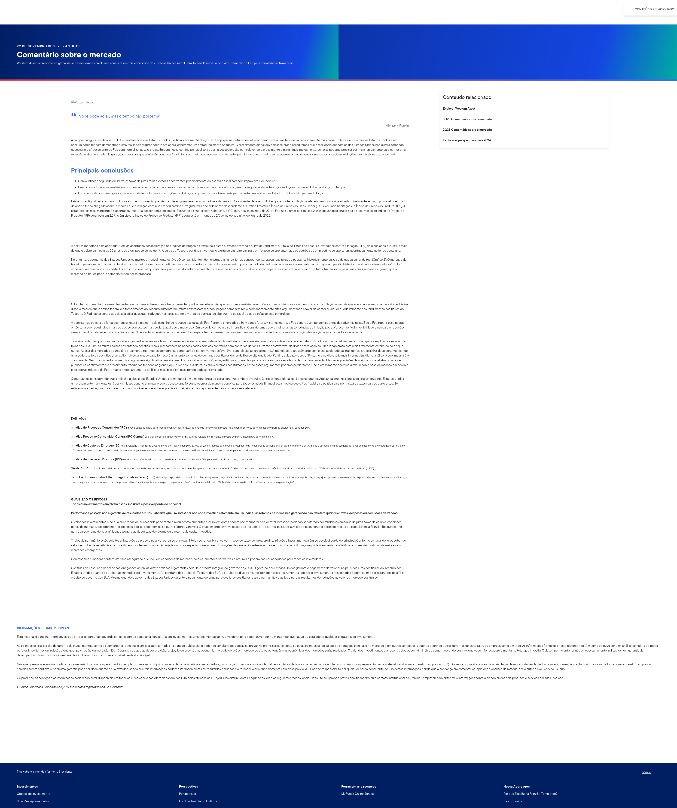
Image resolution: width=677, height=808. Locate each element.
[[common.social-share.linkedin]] (79, 588)
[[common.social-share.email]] (91, 588)
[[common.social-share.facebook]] (74, 588)
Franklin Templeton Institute (198, 801)
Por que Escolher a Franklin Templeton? (530, 793)
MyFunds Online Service (358, 793)
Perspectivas (188, 793)
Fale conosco (513, 801)
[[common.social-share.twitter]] (85, 588)
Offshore (646, 772)
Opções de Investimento (33, 793)
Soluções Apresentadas (33, 801)
